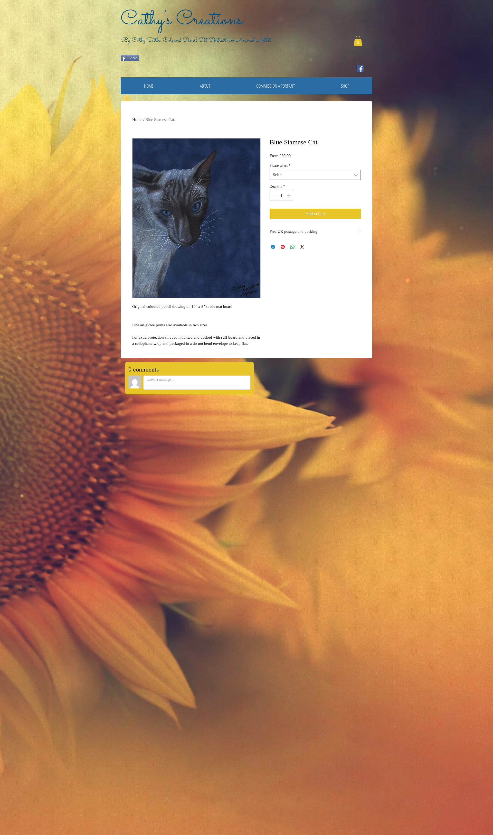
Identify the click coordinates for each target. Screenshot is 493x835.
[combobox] (315, 175)
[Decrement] (273, 195)
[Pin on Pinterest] (283, 247)
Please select (280, 166)
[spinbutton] (281, 195)
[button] (358, 41)
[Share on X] (302, 247)
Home (137, 119)
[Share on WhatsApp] (292, 247)
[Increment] (289, 195)
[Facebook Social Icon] (360, 68)
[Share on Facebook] (273, 247)
